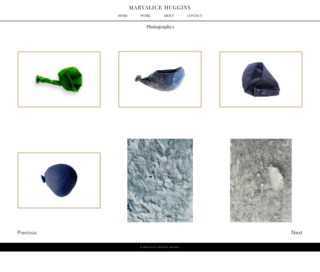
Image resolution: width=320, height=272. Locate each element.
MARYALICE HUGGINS (160, 7)
